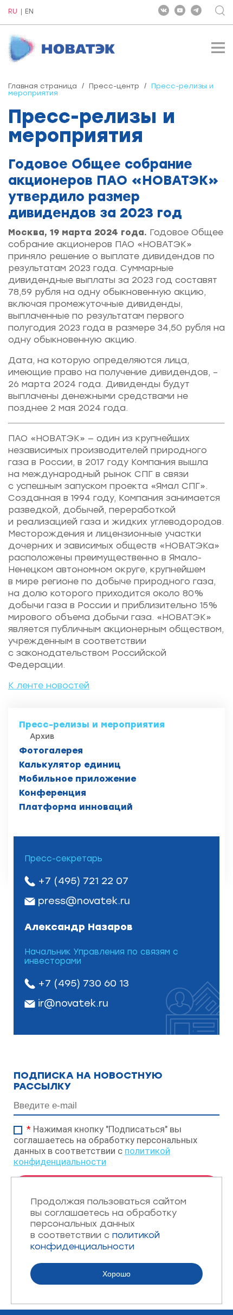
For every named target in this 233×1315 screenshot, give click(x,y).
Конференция (52, 793)
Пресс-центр (114, 86)
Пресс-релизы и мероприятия (92, 724)
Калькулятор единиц (70, 764)
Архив (42, 736)
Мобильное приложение (77, 778)
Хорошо (116, 1273)
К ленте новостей (48, 685)
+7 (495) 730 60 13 (83, 983)
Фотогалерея (51, 750)
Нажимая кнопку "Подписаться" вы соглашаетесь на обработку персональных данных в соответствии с (105, 1145)
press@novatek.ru (84, 901)
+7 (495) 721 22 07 (83, 881)
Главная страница (42, 86)
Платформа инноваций (76, 807)
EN (29, 12)
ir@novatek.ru (73, 1003)
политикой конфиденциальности (92, 1156)
